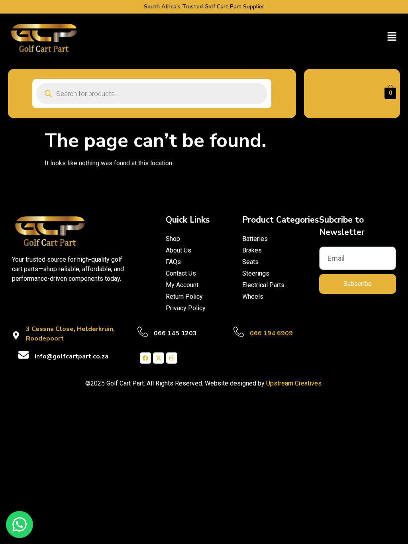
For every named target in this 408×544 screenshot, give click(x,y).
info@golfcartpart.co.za (71, 356)
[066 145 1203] (142, 332)
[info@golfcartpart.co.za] (23, 355)
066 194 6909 (271, 333)
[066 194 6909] (238, 332)
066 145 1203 (175, 333)
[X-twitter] (158, 358)
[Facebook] (145, 358)
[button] (392, 37)
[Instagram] (171, 358)
